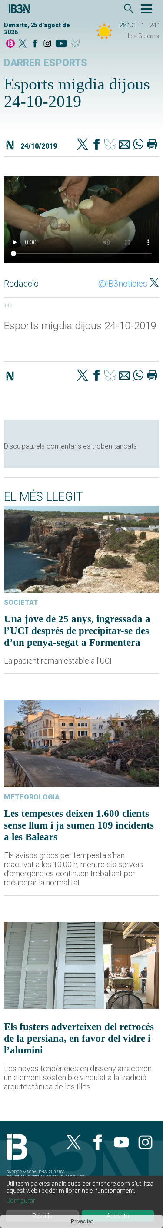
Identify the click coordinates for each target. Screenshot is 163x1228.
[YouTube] (61, 44)
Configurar (20, 1200)
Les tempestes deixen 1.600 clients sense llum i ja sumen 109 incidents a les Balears (79, 825)
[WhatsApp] (138, 145)
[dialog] (81, 1202)
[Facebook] (34, 44)
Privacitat (82, 1221)
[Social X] (22, 44)
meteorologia (32, 797)
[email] (124, 145)
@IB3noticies (122, 283)
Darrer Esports (45, 63)
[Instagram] (47, 44)
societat (21, 602)
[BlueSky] (77, 44)
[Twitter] (83, 145)
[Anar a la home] (10, 44)
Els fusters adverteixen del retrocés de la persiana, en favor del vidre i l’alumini (79, 1038)
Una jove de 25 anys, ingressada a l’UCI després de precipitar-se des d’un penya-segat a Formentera (77, 630)
